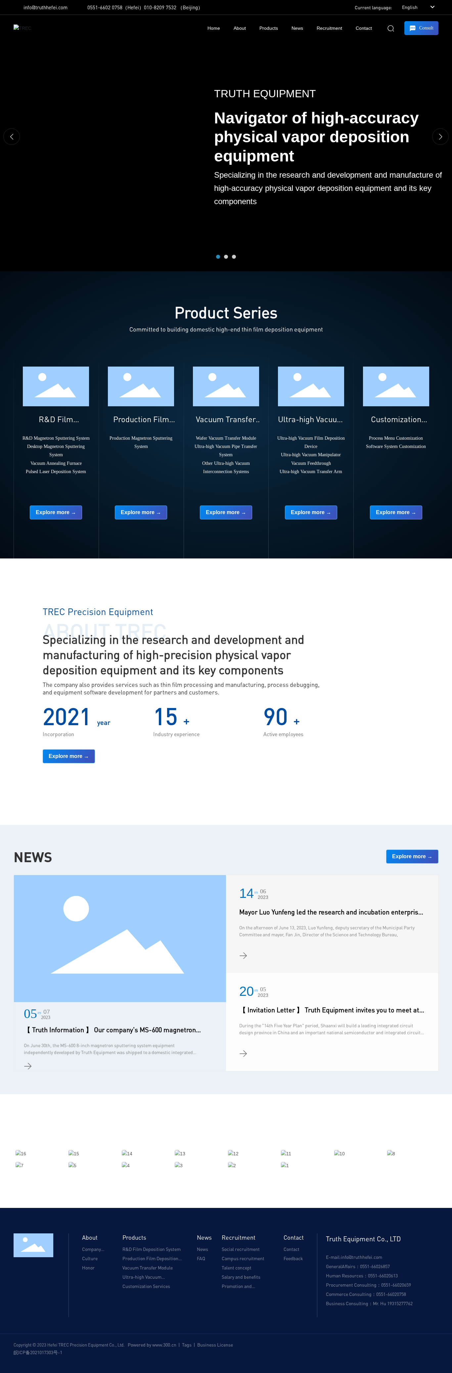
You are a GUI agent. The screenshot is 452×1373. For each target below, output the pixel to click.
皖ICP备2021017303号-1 (38, 1352)
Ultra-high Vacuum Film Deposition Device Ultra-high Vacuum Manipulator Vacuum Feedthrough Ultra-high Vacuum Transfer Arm (311, 455)
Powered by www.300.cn (152, 1345)
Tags (187, 1345)
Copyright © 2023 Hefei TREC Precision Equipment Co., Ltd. (71, 1345)
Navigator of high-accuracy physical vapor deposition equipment (316, 136)
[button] (218, 257)
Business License (215, 1345)
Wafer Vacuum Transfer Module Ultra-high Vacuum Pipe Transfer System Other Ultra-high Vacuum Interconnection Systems (226, 455)
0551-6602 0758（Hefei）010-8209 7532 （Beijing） (145, 7)
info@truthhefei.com (45, 7)
